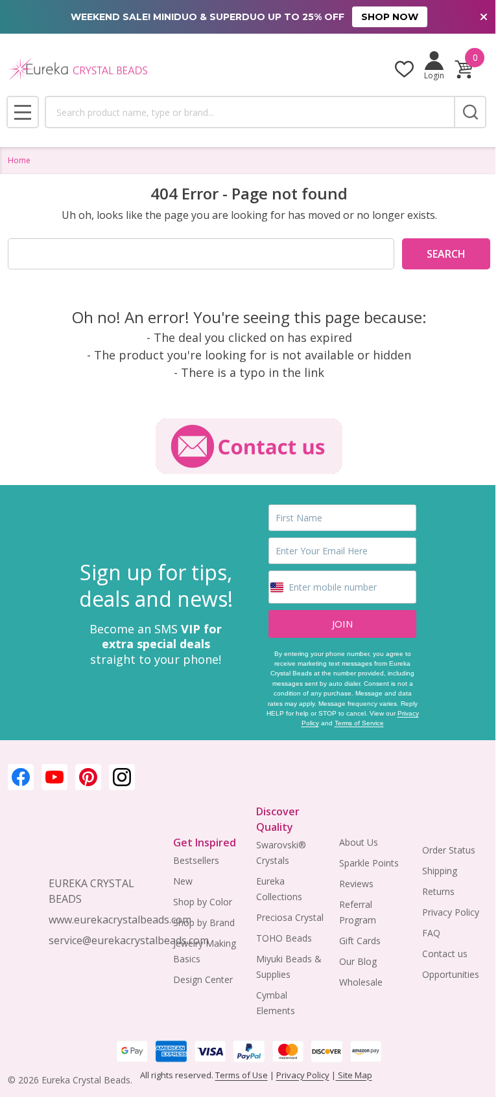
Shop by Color (202, 902)
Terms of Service (359, 723)
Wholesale (361, 982)
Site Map (354, 1075)
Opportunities (450, 974)
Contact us (445, 953)
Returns (438, 891)
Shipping (439, 871)
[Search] (470, 112)
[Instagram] (122, 777)
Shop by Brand (204, 922)
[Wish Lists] (404, 69)
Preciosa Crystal (290, 917)
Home (19, 160)
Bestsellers (196, 860)
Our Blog (358, 961)
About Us (358, 842)
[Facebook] (21, 777)
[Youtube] (54, 777)
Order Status (448, 850)
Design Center (203, 979)
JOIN (342, 623)
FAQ (431, 933)
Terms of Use (241, 1075)
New (183, 881)
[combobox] (249, 112)
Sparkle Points (369, 863)
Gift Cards (360, 940)
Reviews (356, 883)
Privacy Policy (450, 912)
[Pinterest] (88, 777)
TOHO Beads (284, 938)
